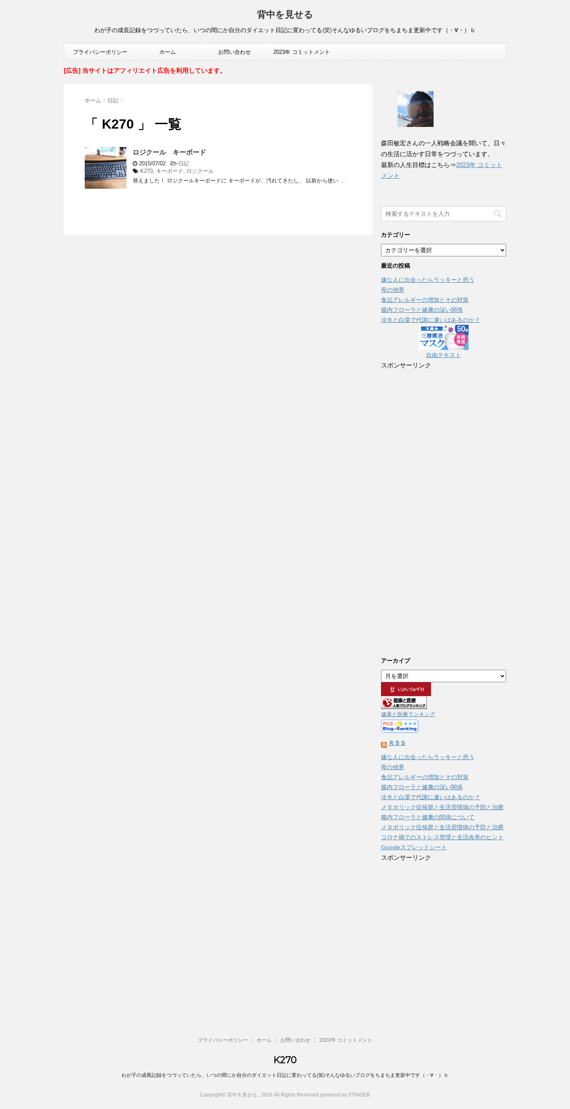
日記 (183, 163)
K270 (146, 171)
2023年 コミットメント (301, 52)
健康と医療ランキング (408, 714)
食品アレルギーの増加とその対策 (425, 299)
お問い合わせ (234, 52)
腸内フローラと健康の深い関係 (422, 309)
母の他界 (392, 289)
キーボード (169, 171)
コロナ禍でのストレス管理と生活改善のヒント (442, 837)
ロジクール (200, 171)
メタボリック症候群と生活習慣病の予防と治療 (442, 807)
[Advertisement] (443, 507)
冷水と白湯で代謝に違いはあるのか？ (430, 319)
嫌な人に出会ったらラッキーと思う (427, 279)
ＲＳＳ (397, 742)
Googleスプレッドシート (414, 847)
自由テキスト (443, 355)
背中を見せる (285, 14)
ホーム (167, 52)
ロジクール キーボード (169, 152)
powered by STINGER (345, 1095)
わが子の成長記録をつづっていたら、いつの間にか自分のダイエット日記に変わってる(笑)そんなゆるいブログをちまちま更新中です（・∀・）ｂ (285, 1075)
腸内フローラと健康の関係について (427, 817)
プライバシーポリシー (100, 52)
